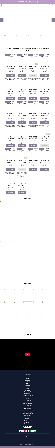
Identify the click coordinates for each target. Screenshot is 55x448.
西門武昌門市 (27, 407)
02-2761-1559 (27, 380)
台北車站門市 (27, 402)
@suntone (27, 385)
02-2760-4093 (27, 381)
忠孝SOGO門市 (27, 403)
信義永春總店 (27, 400)
